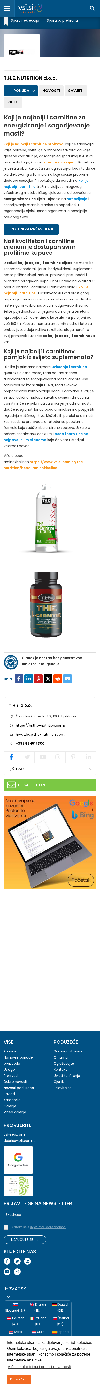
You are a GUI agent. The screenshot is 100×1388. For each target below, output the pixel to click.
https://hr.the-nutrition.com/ (41, 725)
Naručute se (22, 1239)
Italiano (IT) (40, 1321)
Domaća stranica (68, 1051)
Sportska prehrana (62, 20)
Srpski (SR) (17, 1335)
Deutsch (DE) (63, 1307)
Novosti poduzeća (19, 1087)
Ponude (10, 1051)
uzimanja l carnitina (69, 366)
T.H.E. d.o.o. (20, 705)
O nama (61, 1057)
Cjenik (59, 1081)
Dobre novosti (15, 1081)
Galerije (10, 1106)
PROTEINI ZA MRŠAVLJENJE (31, 229)
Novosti (51, 90)
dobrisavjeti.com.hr (20, 1140)
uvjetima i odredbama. (48, 1227)
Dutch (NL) (40, 1335)
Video (13, 102)
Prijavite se (63, 1087)
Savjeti (75, 90)
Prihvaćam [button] (18, 1379)
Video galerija (15, 1112)
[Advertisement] (40, 924)
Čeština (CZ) (63, 1321)
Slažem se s (38, 1227)
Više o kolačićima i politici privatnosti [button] (39, 1367)
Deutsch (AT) (17, 1321)
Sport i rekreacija (25, 20)
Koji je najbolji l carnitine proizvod (34, 144)
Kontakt (60, 1069)
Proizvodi (11, 1075)
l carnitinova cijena (59, 162)
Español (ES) (63, 1335)
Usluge (9, 1069)
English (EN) (40, 1307)
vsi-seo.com (14, 1134)
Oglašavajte (64, 1063)
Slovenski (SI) (15, 1310)
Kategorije (12, 1100)
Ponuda (21, 90)
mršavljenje (77, 198)
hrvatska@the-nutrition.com (40, 734)
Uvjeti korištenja (67, 1075)
